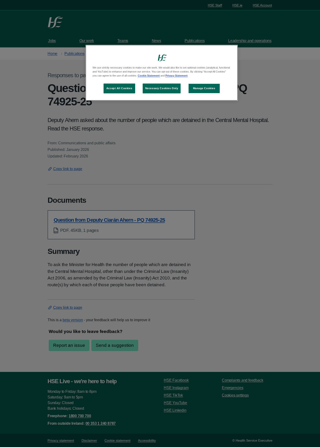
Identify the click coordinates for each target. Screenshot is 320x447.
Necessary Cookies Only (161, 88)
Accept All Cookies (119, 88)
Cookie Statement (149, 75)
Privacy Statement (176, 75)
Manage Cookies (204, 88)
